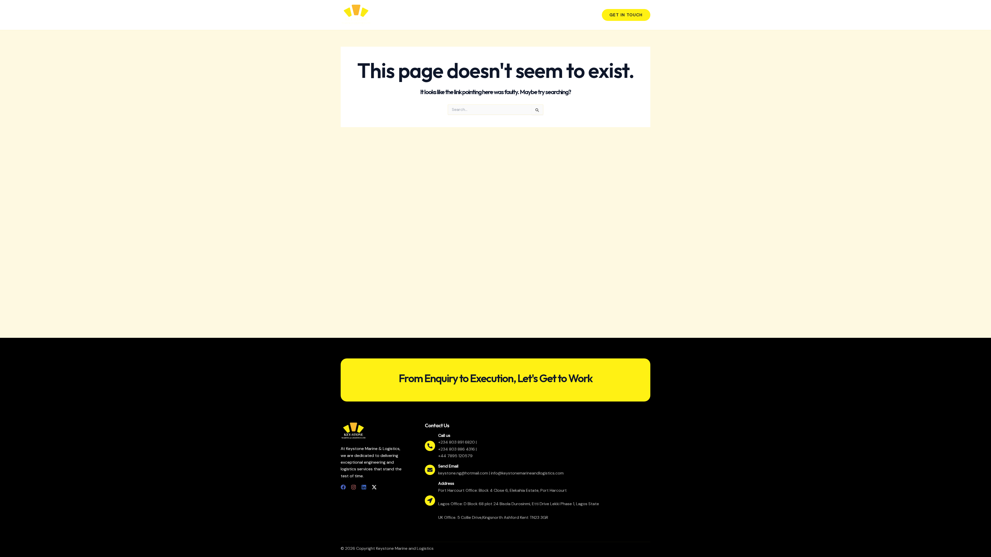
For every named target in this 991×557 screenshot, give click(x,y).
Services (536, 15)
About (514, 15)
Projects (560, 15)
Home (494, 15)
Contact (585, 15)
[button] (626, 15)
